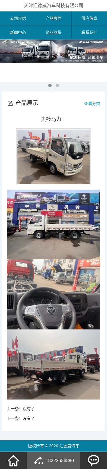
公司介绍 (18, 18)
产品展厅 (54, 18)
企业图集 (54, 32)
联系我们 (89, 32)
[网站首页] (13, 460)
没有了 (29, 408)
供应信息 (89, 18)
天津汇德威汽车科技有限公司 (53, 5)
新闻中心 (18, 32)
